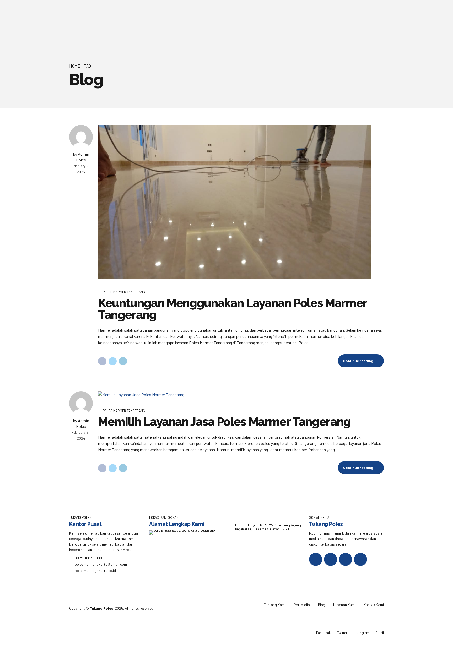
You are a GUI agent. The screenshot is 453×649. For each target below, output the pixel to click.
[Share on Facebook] (102, 361)
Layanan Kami (344, 604)
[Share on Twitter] (113, 361)
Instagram (361, 632)
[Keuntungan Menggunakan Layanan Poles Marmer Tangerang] (241, 202)
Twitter (342, 632)
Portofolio (302, 604)
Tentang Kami (274, 604)
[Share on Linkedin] (123, 361)
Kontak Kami (374, 604)
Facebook (323, 632)
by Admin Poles (81, 156)
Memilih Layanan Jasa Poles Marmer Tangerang (224, 422)
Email (380, 632)
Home (74, 66)
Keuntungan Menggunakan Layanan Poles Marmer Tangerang (232, 309)
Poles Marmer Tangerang (124, 292)
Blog (321, 604)
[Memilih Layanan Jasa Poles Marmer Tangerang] (241, 394)
